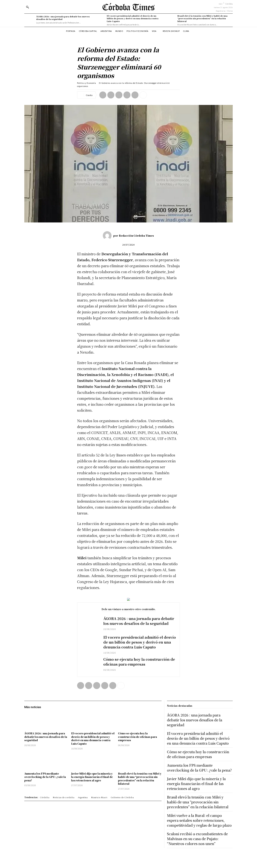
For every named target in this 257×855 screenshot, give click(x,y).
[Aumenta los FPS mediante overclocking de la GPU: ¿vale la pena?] (46, 761)
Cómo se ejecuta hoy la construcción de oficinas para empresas (139, 662)
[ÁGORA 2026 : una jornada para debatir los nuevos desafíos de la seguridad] (29, 20)
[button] (27, 7)
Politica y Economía (86, 83)
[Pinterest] (118, 94)
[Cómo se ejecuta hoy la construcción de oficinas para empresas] (90, 664)
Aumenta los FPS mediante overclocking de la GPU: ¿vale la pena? (45, 777)
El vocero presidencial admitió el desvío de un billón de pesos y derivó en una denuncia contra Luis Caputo (132, 18)
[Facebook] (102, 94)
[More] (143, 94)
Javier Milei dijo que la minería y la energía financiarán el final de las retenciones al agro (92, 777)
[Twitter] (110, 94)
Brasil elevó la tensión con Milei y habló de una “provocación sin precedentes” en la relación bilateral (202, 18)
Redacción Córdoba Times (136, 235)
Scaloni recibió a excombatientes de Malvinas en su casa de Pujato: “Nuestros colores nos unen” (197, 838)
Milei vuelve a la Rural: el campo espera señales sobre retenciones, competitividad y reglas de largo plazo (199, 820)
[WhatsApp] (126, 94)
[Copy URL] (134, 94)
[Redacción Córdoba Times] (108, 235)
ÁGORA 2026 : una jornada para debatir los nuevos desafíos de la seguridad (63, 17)
